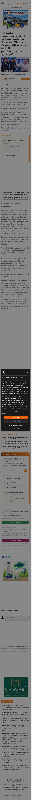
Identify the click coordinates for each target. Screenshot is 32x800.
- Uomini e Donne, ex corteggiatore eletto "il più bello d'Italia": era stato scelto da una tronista (15, 761)
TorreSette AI (6, 787)
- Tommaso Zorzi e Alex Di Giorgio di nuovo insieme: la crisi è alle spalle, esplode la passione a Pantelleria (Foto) (15, 767)
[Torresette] (7, 3)
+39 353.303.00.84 (14, 515)
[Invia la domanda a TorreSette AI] (25, 470)
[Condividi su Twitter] (6, 557)
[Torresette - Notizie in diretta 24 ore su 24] (15, 780)
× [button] (27, 372)
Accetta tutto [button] (15, 417)
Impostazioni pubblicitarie (17, 408)
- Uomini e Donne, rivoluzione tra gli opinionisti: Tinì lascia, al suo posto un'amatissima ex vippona (15, 741)
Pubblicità (15, 789)
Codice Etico (24, 787)
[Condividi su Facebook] (2, 557)
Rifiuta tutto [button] (16, 421)
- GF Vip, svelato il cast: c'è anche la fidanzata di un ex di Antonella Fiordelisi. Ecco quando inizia (15, 754)
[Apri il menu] (2, 3)
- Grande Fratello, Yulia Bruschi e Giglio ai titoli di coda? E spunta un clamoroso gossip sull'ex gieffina (15, 707)
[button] (15, 425)
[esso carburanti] (15, 20)
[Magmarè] (16, 687)
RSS (20, 791)
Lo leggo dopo (25, 78)
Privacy (18, 787)
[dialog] (15, 400)
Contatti (13, 787)
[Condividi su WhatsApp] (8, 557)
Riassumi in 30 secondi (13, 151)
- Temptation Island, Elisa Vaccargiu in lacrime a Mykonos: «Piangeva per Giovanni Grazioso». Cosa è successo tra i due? (15, 728)
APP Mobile (22, 789)
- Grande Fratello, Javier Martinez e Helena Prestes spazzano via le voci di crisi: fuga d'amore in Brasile (15, 735)
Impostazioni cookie (9, 412)
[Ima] (15, 571)
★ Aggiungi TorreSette (15, 540)
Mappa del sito (14, 791)
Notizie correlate (11, 160)
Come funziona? (6, 549)
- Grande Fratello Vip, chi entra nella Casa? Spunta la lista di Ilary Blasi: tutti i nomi (15, 720)
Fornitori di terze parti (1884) (10, 395)
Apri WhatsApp (16, 522)
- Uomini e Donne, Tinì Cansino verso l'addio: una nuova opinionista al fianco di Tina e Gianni (15, 714)
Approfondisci (10, 155)
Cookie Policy (8, 789)
